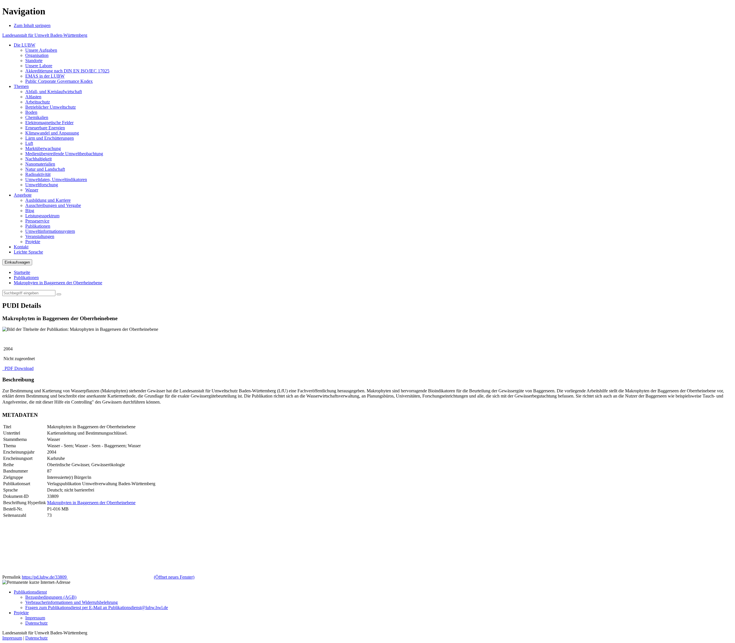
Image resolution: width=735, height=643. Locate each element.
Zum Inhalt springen (32, 25)
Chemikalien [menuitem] (36, 117)
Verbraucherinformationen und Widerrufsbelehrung (71, 602)
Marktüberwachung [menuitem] (43, 148)
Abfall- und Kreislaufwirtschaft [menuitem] (53, 91)
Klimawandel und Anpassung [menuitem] (52, 132)
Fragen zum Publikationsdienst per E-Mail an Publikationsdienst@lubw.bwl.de (96, 607)
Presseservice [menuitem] (37, 220)
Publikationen (26, 277)
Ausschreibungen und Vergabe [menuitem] (53, 205)
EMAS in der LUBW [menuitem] (45, 76)
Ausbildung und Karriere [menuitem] (48, 200)
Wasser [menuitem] (31, 189)
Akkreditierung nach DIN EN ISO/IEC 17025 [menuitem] (67, 70)
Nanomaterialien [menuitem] (40, 164)
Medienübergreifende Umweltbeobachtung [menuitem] (64, 153)
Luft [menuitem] (29, 143)
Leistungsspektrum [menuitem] (42, 215)
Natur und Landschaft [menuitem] (45, 169)
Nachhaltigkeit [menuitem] (38, 158)
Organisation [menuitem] (37, 55)
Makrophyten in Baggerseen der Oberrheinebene (58, 282)
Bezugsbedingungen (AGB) (50, 597)
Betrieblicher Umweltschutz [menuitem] (50, 107)
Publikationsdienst (30, 592)
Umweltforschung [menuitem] (41, 184)
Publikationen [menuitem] (37, 226)
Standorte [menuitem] (33, 60)
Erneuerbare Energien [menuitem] (45, 127)
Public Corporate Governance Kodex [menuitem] (59, 81)
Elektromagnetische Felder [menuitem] (49, 122)
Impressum (35, 617)
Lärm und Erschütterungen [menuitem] (49, 138)
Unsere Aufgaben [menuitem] (41, 50)
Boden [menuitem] (31, 112)
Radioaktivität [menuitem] (38, 174)
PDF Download (18, 368)
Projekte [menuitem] (32, 241)
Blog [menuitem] (29, 210)
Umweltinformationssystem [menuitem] (50, 231)
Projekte (21, 612)
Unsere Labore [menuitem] (38, 65)
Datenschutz (36, 623)
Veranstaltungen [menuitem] (39, 236)
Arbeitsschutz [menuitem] (37, 101)
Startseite (22, 272)
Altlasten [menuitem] (33, 96)
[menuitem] (24, 45)
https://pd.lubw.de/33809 (108, 577)
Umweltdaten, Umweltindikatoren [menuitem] (56, 179)
